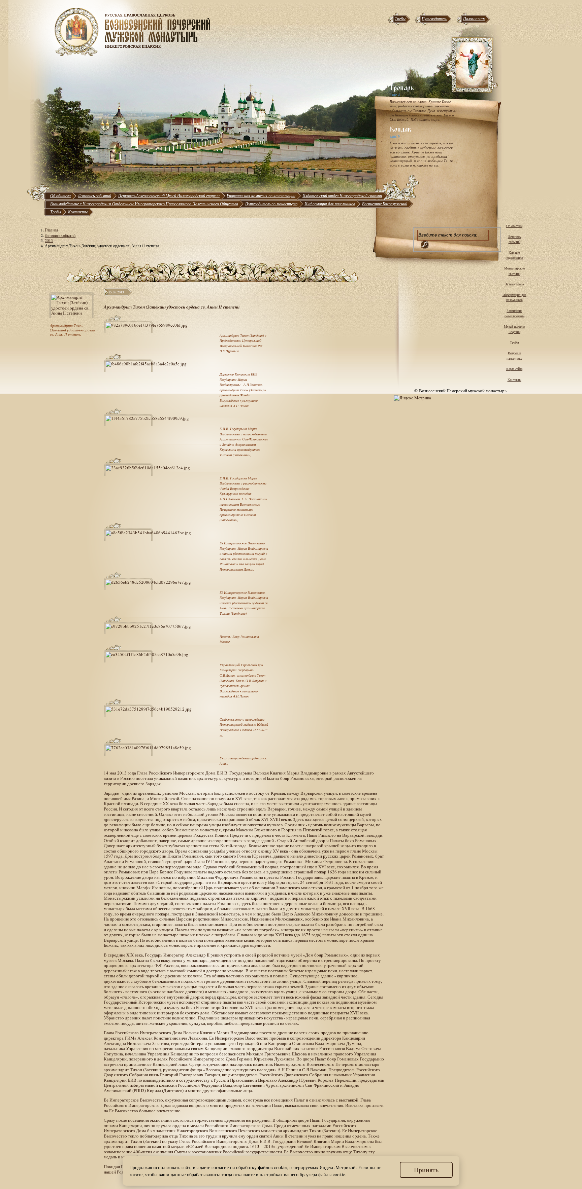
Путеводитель (434, 18)
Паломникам (474, 18)
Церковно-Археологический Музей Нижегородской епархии (169, 195)
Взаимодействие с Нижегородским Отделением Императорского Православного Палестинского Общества (144, 203)
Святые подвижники (514, 255)
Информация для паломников (329, 203)
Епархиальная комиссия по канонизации (261, 195)
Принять (426, 1169)
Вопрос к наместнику (514, 356)
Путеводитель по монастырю (271, 203)
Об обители (60, 195)
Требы (400, 18)
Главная (51, 229)
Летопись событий (94, 195)
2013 (49, 240)
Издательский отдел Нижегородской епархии (342, 195)
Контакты (78, 211)
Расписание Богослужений (384, 203)
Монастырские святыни (514, 271)
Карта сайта (514, 368)
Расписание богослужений (514, 313)
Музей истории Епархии (514, 329)
